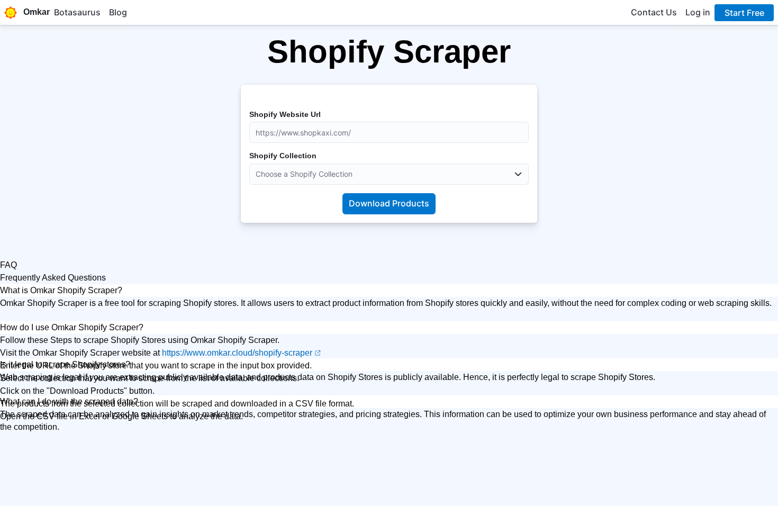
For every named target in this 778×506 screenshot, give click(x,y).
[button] (389, 290)
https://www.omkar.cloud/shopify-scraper (237, 352)
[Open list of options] (518, 174)
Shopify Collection (282, 156)
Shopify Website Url (285, 115)
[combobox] (256, 174)
